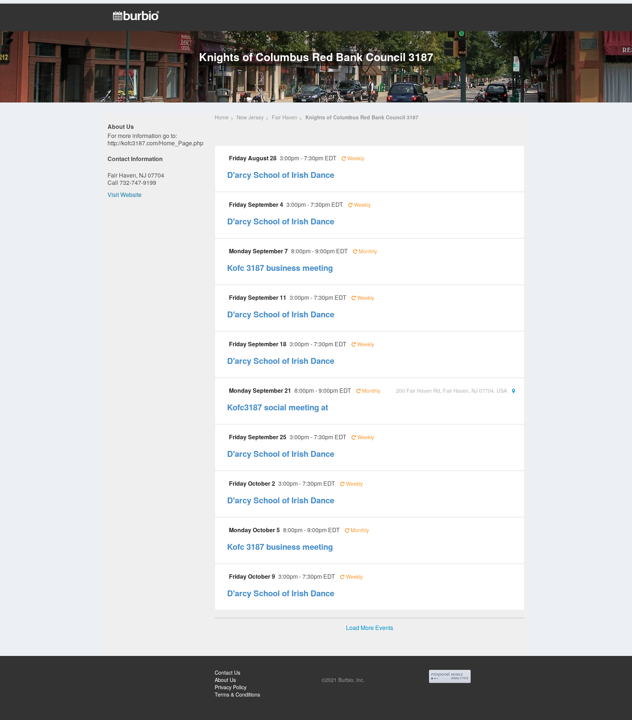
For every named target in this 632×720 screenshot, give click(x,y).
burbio (30, 673)
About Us (225, 679)
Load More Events (369, 627)
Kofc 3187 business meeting (280, 267)
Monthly (367, 251)
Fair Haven (284, 117)
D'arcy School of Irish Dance (280, 174)
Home (222, 117)
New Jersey (250, 117)
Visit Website (125, 194)
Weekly (355, 158)
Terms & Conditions (237, 694)
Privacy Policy (231, 687)
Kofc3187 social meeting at (277, 407)
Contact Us (227, 672)
